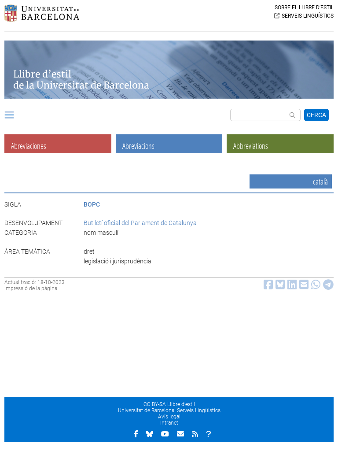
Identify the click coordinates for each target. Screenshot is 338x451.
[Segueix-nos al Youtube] (165, 433)
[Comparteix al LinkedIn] (291, 287)
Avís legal (169, 417)
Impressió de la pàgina (30, 288)
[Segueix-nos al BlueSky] (149, 433)
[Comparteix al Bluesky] (279, 287)
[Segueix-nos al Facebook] (136, 433)
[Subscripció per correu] (180, 433)
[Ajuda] (208, 433)
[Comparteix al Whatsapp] (314, 287)
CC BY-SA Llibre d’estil (169, 404)
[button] (9, 116)
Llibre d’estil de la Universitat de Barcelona (81, 79)
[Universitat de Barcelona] (41, 19)
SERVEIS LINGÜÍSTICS (308, 16)
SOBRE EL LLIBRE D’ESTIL (304, 7)
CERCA (316, 114)
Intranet (169, 423)
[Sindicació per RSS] (195, 433)
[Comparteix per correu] (303, 287)
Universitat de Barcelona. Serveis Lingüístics (169, 410)
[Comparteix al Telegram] (327, 287)
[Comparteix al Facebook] (267, 287)
